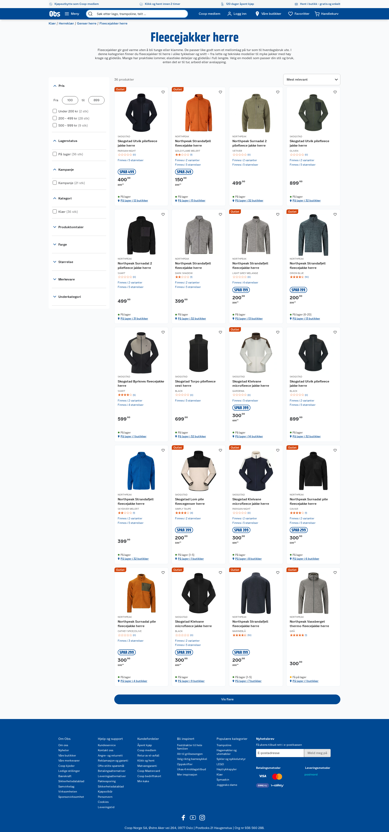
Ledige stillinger (69, 770)
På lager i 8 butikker (248, 558)
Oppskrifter (184, 764)
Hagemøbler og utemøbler (227, 752)
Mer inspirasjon (187, 774)
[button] (227, 699)
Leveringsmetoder (317, 767)
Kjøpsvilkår (105, 791)
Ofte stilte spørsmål (111, 765)
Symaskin (223, 779)
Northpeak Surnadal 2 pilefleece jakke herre (249, 143)
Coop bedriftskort (149, 776)
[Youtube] (193, 818)
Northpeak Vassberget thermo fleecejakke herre (309, 624)
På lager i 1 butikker (133, 436)
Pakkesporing (107, 781)
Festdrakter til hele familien (189, 747)
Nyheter (63, 750)
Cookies (103, 801)
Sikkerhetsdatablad (71, 781)
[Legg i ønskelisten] (163, 92)
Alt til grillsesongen (190, 753)
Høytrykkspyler (227, 769)
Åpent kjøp (144, 745)
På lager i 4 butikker (134, 681)
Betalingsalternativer (111, 770)
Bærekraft (65, 776)
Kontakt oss (105, 750)
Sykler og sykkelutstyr (231, 759)
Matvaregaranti (147, 765)
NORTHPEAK (182, 136)
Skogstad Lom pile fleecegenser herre (190, 501)
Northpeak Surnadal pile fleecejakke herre (309, 501)
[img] (141, 154)
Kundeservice (107, 745)
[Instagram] (202, 818)
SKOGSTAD (124, 136)
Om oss (63, 745)
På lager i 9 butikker (191, 681)
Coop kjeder (66, 765)
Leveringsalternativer (112, 776)
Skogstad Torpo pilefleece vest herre (195, 383)
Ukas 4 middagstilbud (191, 769)
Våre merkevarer (69, 760)
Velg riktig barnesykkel (192, 759)
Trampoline (224, 745)
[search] (90, 14)
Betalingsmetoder (268, 767)
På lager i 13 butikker (249, 318)
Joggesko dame (227, 784)
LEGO (220, 764)
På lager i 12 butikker (134, 200)
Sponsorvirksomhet (71, 796)
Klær (52, 23)
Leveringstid (106, 807)
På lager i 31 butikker (134, 318)
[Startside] (55, 13)
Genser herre (86, 23)
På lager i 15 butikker (191, 200)
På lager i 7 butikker (248, 681)
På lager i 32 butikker (249, 200)
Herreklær (66, 23)
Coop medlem (146, 750)
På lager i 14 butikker (249, 436)
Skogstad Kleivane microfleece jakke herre (250, 383)
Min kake (143, 781)
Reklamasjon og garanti (113, 760)
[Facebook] (184, 818)
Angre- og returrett (110, 755)
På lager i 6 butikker (306, 558)
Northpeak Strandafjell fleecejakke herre (193, 143)
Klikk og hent (146, 760)
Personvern (105, 796)
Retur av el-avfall (148, 755)
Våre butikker (67, 755)
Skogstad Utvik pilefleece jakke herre (137, 143)
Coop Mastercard (148, 770)
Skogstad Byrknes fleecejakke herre (141, 383)
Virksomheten (67, 791)
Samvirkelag (66, 786)
